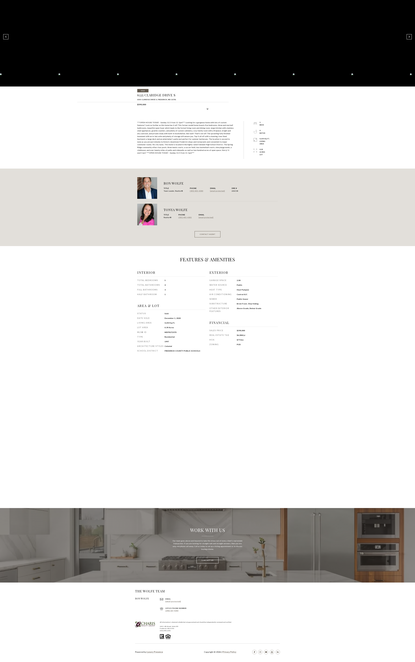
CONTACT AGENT (207, 234)
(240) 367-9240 (171, 611)
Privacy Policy (229, 652)
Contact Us (207, 560)
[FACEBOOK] (254, 652)
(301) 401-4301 (185, 217)
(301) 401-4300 (196, 191)
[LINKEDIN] (278, 652)
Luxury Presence (155, 652)
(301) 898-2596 (165, 630)
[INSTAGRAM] (260, 652)
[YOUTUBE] (266, 652)
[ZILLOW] (272, 652)
